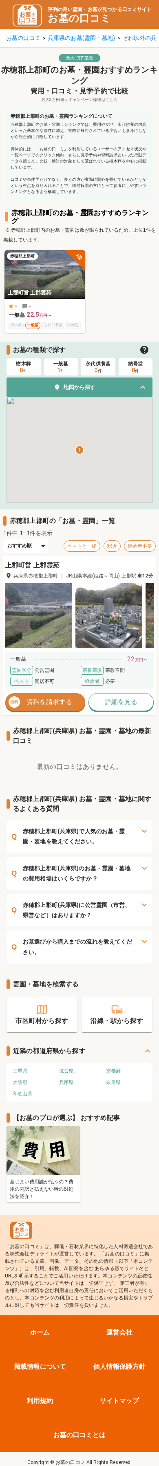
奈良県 (113, 1082)
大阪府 (20, 1082)
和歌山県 (22, 1094)
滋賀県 (66, 1071)
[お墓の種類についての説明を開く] (144, 350)
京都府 (113, 1071)
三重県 (20, 1071)
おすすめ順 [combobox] (19, 546)
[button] (79, 387)
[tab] (24, 367)
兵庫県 (66, 1082)
